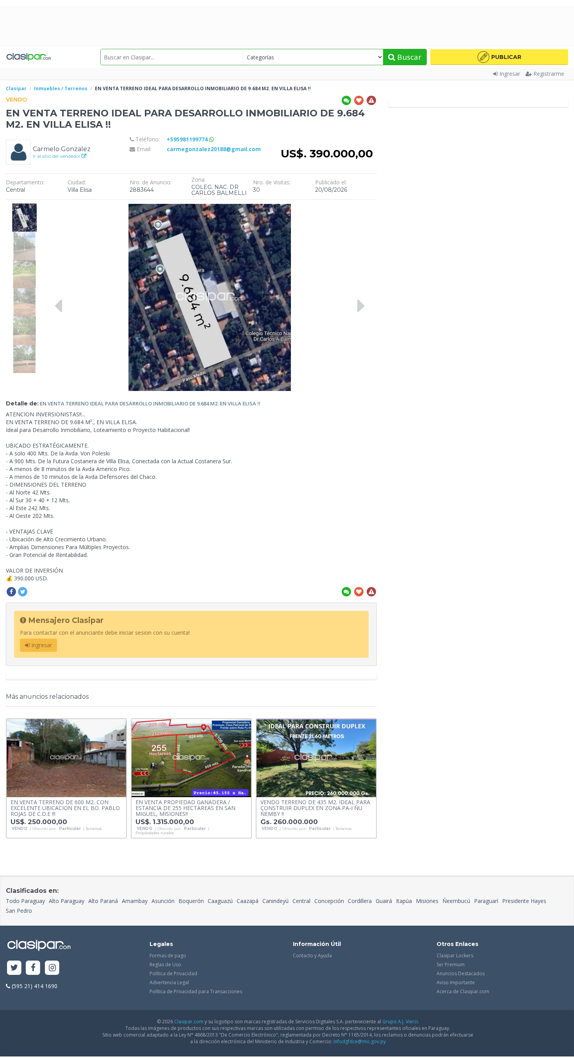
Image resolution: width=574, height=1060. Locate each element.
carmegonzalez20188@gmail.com (214, 149)
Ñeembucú (456, 901)
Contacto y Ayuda (312, 955)
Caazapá (247, 901)
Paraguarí (486, 901)
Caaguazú (220, 901)
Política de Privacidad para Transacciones (196, 991)
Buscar (408, 57)
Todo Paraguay (25, 901)
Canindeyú (275, 901)
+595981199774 (188, 139)
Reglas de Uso (165, 964)
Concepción (329, 901)
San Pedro (19, 910)
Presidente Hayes (524, 901)
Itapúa (404, 901)
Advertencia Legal (169, 982)
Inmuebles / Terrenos (60, 88)
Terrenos (94, 828)
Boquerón (191, 901)
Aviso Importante (456, 982)
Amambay (135, 901)
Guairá (384, 901)
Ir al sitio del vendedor (57, 156)
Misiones (427, 901)
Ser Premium (451, 964)
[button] (499, 57)
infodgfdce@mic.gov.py (359, 1041)
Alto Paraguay (66, 901)
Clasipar (16, 88)
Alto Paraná (103, 901)
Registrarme (548, 73)
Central (301, 901)
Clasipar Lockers (455, 955)
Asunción (163, 901)
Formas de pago (168, 955)
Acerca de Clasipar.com (463, 991)
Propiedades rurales (154, 833)
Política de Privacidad (173, 973)
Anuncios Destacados (461, 973)
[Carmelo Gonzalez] (18, 151)
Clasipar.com (188, 1021)
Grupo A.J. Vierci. (400, 1021)
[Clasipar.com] (28, 57)
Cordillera (360, 901)
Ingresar (509, 73)
